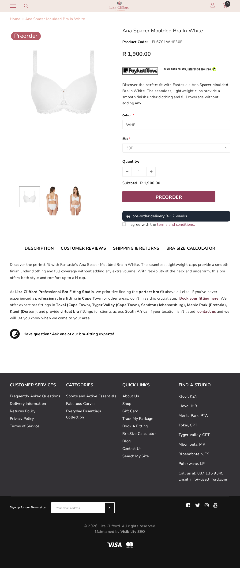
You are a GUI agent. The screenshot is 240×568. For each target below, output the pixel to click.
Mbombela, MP (192, 444)
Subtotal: (130, 183)
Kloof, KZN (188, 396)
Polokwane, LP (192, 463)
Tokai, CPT (188, 425)
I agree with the (161, 224)
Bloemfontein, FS (194, 454)
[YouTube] (215, 505)
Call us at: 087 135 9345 (201, 473)
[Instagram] (207, 505)
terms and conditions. (176, 224)
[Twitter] (197, 505)
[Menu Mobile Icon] (13, 6)
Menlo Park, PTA (193, 415)
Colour (128, 115)
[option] (64, 82)
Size (126, 138)
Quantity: (130, 161)
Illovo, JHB (188, 406)
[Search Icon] (26, 6)
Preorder (169, 197)
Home (15, 19)
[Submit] (109, 508)
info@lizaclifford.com (208, 479)
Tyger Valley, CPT (194, 434)
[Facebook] (188, 505)
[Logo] (119, 5)
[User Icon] (212, 5)
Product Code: (135, 42)
